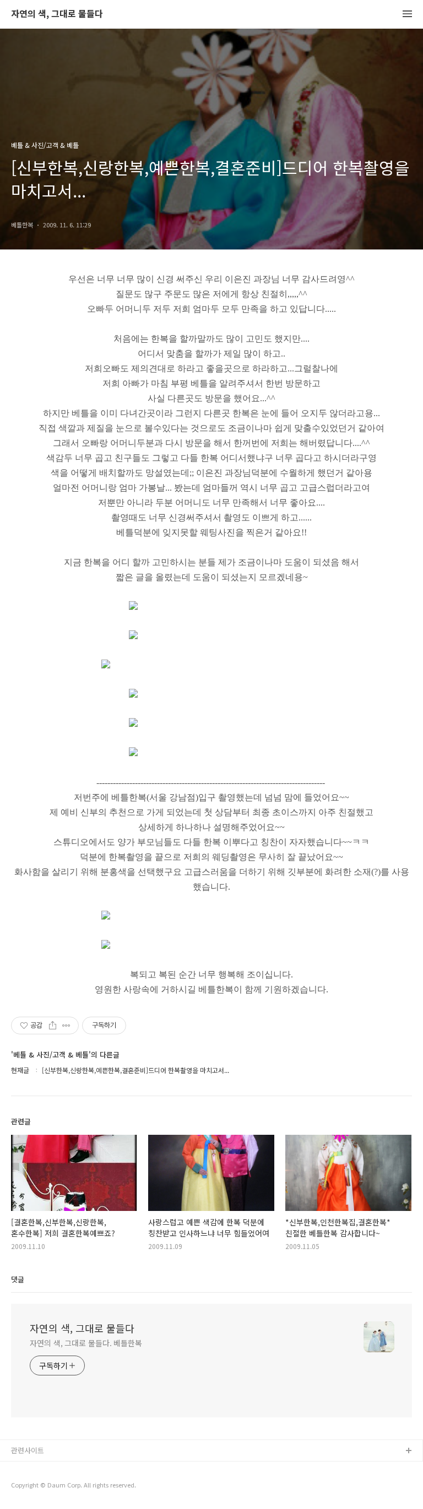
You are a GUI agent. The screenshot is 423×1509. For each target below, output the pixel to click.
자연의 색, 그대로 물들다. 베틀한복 (86, 1342)
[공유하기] (52, 1025)
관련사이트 (27, 1450)
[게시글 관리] (66, 1025)
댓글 (17, 1279)
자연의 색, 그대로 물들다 (57, 14)
